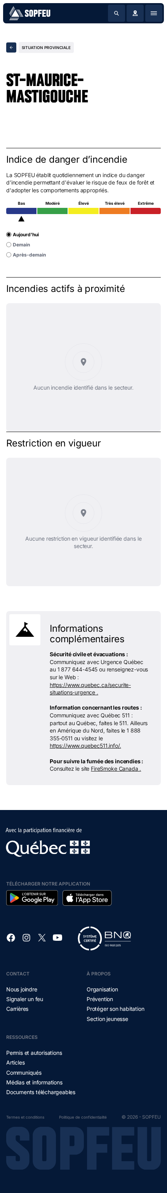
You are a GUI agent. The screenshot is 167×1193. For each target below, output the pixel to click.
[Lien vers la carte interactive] (135, 13)
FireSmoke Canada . (116, 768)
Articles (15, 1062)
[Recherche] (116, 13)
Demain (21, 245)
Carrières (17, 1008)
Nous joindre (21, 989)
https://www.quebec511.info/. (85, 745)
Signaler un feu (24, 999)
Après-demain (29, 255)
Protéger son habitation (115, 1008)
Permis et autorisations (34, 1052)
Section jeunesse (107, 1019)
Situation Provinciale (46, 47)
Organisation (102, 989)
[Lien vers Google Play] (32, 898)
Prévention (100, 999)
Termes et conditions (25, 1117)
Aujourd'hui (26, 234)
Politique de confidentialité (83, 1117)
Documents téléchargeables (40, 1092)
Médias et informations (34, 1082)
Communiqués (24, 1072)
